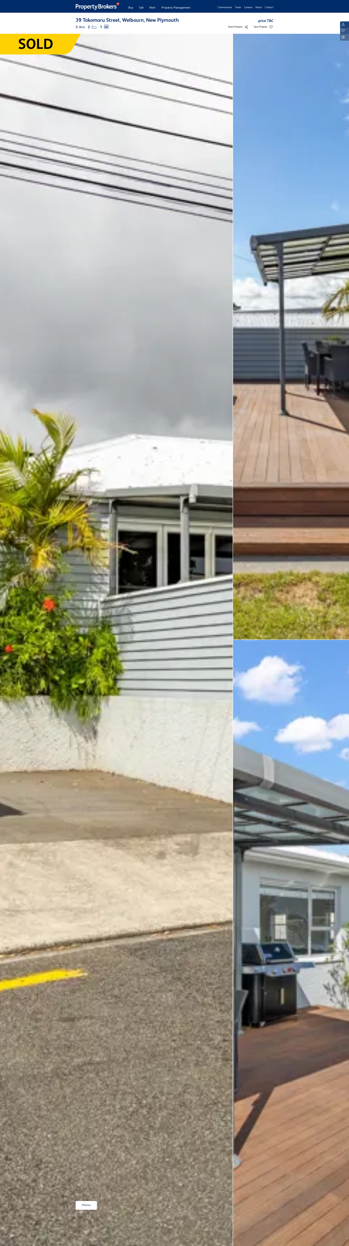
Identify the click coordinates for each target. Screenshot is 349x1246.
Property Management (176, 7)
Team (238, 7)
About (258, 7)
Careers (248, 7)
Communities (225, 7)
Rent (152, 7)
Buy (130, 7)
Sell (141, 7)
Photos (86, 1205)
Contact (269, 7)
